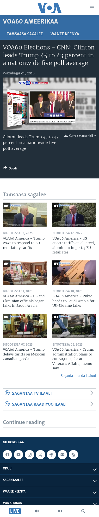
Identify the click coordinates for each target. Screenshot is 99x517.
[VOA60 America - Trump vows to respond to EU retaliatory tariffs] (25, 215)
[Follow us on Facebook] (7, 454)
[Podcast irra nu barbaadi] (51, 454)
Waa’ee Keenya (64, 34)
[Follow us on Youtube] (18, 454)
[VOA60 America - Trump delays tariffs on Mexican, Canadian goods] (25, 326)
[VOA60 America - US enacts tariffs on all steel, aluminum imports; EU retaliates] (74, 215)
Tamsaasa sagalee (25, 34)
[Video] (60, 511)
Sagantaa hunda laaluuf (78, 376)
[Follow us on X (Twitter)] (40, 454)
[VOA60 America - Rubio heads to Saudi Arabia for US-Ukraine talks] (74, 272)
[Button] (10, 169)
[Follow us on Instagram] (29, 454)
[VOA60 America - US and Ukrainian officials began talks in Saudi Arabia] (25, 272)
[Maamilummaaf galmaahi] (62, 454)
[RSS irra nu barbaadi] (73, 454)
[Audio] (37, 511)
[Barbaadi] (83, 511)
